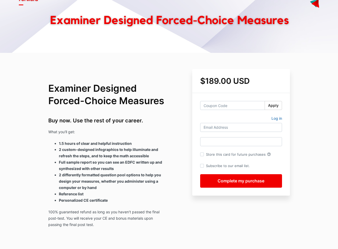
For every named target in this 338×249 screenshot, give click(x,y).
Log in (276, 118)
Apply (273, 105)
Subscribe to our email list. (228, 166)
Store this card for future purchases (238, 154)
